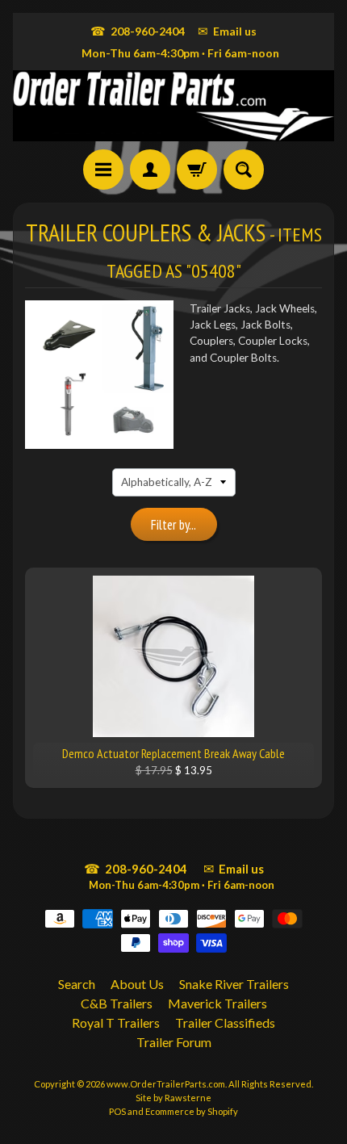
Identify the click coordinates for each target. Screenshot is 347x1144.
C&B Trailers (117, 1003)
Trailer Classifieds (225, 1022)
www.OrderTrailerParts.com (166, 1084)
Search (76, 983)
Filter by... (173, 525)
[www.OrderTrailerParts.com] (173, 105)
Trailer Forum (173, 1042)
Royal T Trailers (116, 1022)
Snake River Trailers (234, 983)
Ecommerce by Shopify (191, 1111)
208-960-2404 (137, 30)
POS (117, 1111)
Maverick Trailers (217, 1003)
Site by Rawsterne (173, 1097)
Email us (227, 30)
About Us (137, 983)
